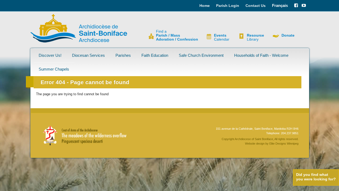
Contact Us (256, 5)
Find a (177, 35)
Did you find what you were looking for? (316, 176)
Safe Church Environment (201, 55)
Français (280, 5)
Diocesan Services (88, 55)
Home (204, 5)
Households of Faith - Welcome (261, 55)
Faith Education (154, 55)
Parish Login (227, 5)
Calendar (221, 37)
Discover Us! (50, 55)
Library (255, 37)
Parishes (123, 55)
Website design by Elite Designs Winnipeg (271, 143)
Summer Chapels (54, 69)
